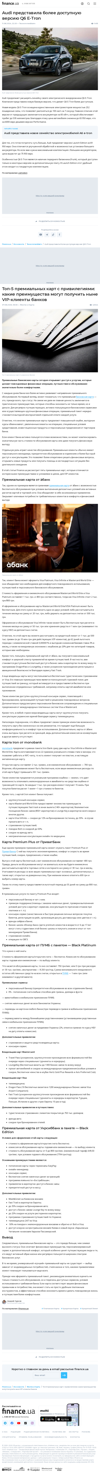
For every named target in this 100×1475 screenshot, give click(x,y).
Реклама (86, 1432)
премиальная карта (59, 485)
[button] (64, 1375)
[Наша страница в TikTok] (25, 1423)
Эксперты (74, 1432)
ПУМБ (65, 973)
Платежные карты (50, 1309)
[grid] (50, 819)
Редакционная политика (36, 1432)
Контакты (75, 1437)
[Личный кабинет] (82, 3)
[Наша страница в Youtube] (19, 1423)
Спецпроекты (9, 1437)
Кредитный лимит (89, 1309)
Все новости (19, 244)
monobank (7, 748)
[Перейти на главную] (10, 4)
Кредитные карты (70, 1309)
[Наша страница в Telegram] (5, 1423)
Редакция (16, 1432)
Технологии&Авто (27, 23)
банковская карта (85, 396)
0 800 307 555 (29, 4)
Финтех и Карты (27, 305)
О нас (5, 1432)
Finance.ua (6, 244)
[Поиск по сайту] (88, 3)
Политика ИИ (59, 1432)
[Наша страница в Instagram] (32, 1423)
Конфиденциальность (56, 1437)
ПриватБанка (9, 851)
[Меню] (95, 3)
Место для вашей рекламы (50, 196)
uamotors (22, 173)
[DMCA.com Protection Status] (7, 1472)
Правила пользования (30, 1437)
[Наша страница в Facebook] (12, 1423)
